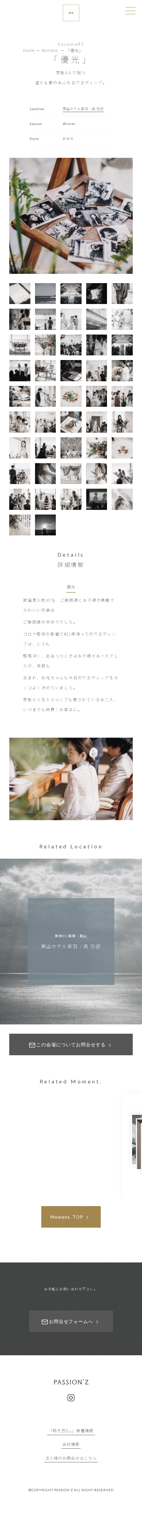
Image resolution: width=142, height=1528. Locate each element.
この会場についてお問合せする (71, 1044)
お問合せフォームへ (71, 1321)
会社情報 (71, 1444)
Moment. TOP (67, 1217)
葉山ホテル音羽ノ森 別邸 (83, 108)
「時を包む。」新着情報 (71, 1430)
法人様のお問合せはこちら (71, 1458)
